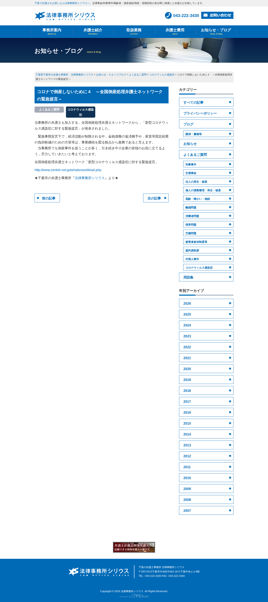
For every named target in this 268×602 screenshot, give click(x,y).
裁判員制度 (192, 250)
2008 (187, 500)
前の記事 (48, 198)
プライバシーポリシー (200, 113)
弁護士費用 (175, 31)
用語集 (188, 277)
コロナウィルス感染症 (199, 267)
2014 (187, 434)
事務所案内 (52, 31)
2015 (187, 423)
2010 (187, 478)
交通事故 (191, 173)
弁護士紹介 (93, 31)
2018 (187, 391)
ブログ (188, 124)
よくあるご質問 (195, 154)
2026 (187, 303)
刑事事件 (191, 164)
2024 (187, 325)
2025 (187, 314)
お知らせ (190, 144)
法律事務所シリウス (90, 178)
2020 (187, 369)
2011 (187, 467)
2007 (187, 510)
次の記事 (154, 198)
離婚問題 (191, 207)
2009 (187, 489)
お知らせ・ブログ (216, 31)
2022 (187, 347)
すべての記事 (193, 102)
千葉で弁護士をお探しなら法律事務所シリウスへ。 (63, 3)
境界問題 (191, 224)
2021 (187, 358)
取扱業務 (134, 31)
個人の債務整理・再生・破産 (203, 190)
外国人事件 (192, 259)
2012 (187, 456)
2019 (187, 380)
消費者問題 (192, 216)
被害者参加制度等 (196, 241)
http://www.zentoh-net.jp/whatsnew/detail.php (68, 170)
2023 (187, 336)
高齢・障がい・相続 (198, 198)
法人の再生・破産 (196, 181)
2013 (187, 445)
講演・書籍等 (194, 134)
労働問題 (191, 233)
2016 (187, 412)
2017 (187, 401)
